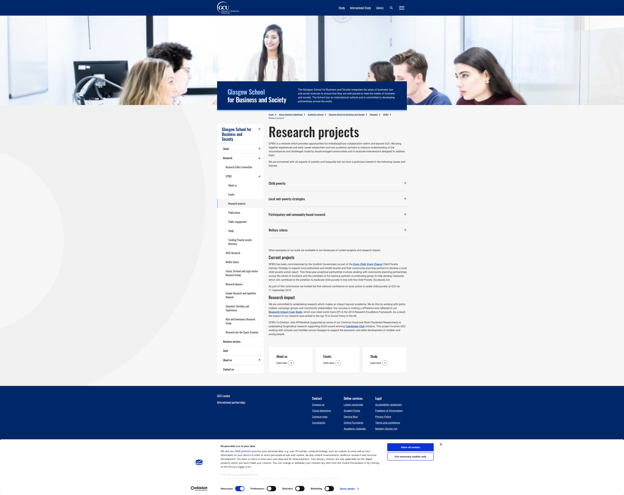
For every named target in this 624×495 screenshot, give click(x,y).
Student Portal (352, 410)
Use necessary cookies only (410, 456)
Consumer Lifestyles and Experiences (237, 308)
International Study (360, 8)
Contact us (228, 369)
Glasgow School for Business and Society (236, 134)
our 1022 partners (241, 451)
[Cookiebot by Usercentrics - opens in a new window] (199, 488)
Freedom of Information (389, 410)
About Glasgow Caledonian (291, 114)
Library (380, 8)
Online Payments (353, 422)
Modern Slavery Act (386, 428)
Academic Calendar (355, 428)
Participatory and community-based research (338, 214)
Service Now (351, 416)
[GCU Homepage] (230, 7)
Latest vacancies (353, 404)
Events (231, 194)
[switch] (271, 488)
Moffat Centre (232, 262)
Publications (234, 213)
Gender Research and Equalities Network (241, 295)
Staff (225, 351)
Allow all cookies (410, 447)
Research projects (237, 203)
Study (342, 8)
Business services (231, 341)
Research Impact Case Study (285, 312)
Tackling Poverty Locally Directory (240, 242)
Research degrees (234, 284)
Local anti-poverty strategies (338, 198)
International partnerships (231, 402)
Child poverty (338, 183)
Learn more (281, 363)
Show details (347, 488)
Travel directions (321, 410)
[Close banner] (441, 444)
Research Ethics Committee (239, 167)
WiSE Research (233, 253)
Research (227, 158)
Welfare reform (338, 230)
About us (232, 185)
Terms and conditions (387, 422)
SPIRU (229, 176)
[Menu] (401, 8)
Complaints (318, 422)
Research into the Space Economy (242, 332)
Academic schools (316, 114)
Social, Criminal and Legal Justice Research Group (242, 273)
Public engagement (237, 222)
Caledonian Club (354, 326)
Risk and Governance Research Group (240, 321)
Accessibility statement (388, 404)
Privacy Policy (383, 416)
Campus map (319, 416)
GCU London (223, 396)
